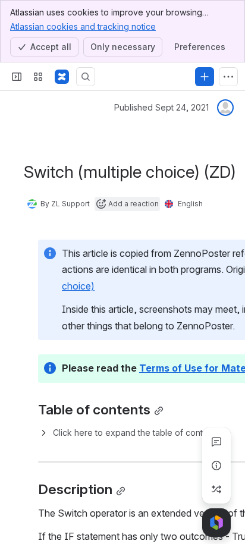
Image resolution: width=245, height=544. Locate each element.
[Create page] (216, 489)
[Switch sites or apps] (38, 76)
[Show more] (228, 76)
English (190, 203)
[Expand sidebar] (16, 76)
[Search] (85, 76)
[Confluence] (61, 76)
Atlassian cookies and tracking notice (83, 26)
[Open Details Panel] (216, 465)
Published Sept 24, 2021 (161, 107)
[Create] (204, 76)
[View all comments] (216, 441)
